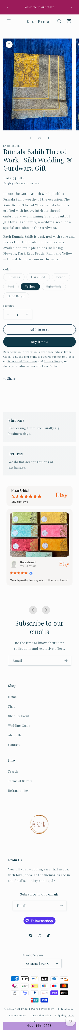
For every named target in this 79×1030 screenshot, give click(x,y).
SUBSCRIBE (39, 531)
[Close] (71, 483)
